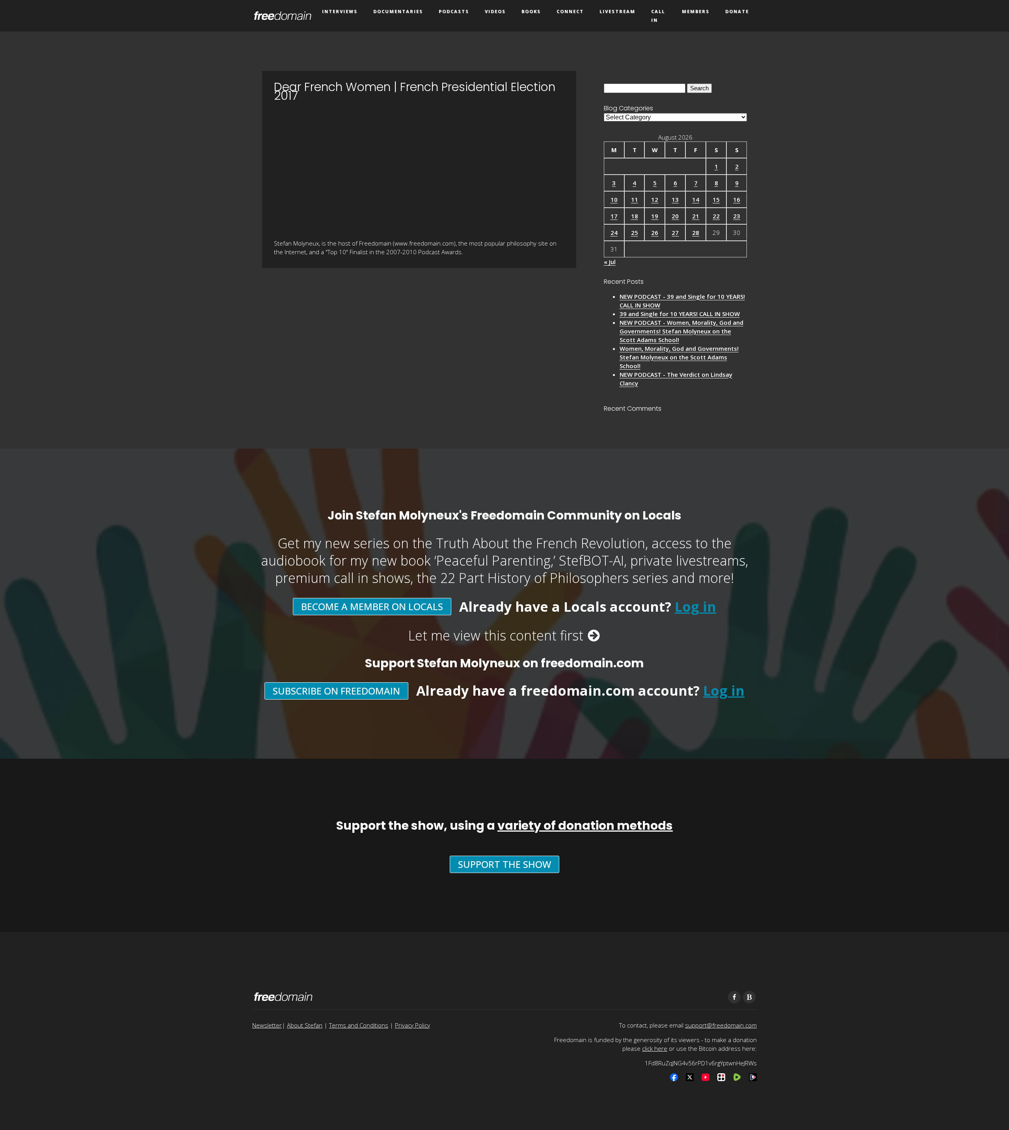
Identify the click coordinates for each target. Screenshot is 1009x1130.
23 (736, 216)
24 (614, 232)
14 (695, 199)
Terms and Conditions (358, 1025)
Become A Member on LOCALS (372, 606)
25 (634, 232)
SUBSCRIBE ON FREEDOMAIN (336, 690)
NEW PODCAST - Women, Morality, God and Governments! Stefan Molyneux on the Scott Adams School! (681, 331)
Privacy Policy (412, 1025)
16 (736, 199)
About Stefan (304, 1025)
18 (634, 216)
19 (654, 216)
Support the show (504, 864)
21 (695, 216)
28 (695, 232)
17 (614, 216)
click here (654, 1048)
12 (654, 199)
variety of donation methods (585, 825)
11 (634, 199)
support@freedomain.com (721, 1025)
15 (716, 199)
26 (654, 232)
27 (675, 232)
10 (614, 199)
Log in (695, 606)
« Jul (610, 262)
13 (675, 199)
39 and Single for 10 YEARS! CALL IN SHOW (680, 314)
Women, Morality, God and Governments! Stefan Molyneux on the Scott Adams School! (679, 357)
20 (675, 216)
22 (716, 216)
